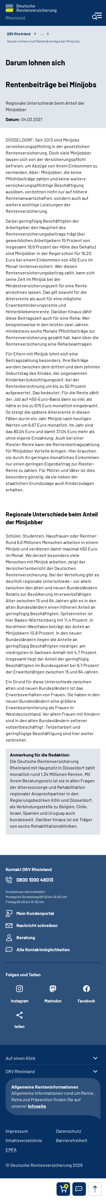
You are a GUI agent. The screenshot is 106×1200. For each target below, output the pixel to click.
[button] (79, 1189)
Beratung (25, 937)
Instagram (20, 1000)
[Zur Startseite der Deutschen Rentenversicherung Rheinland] (31, 12)
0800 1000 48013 (34, 880)
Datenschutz (68, 1131)
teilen (19, 1026)
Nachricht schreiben (37, 925)
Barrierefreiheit (71, 1140)
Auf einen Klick (20, 1058)
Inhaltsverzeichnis (24, 1140)
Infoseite (37, 1106)
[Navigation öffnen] (97, 18)
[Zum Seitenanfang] (95, 1189)
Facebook (86, 1000)
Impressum (17, 1131)
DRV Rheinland (20, 1071)
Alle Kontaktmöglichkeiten (43, 949)
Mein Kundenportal (35, 913)
